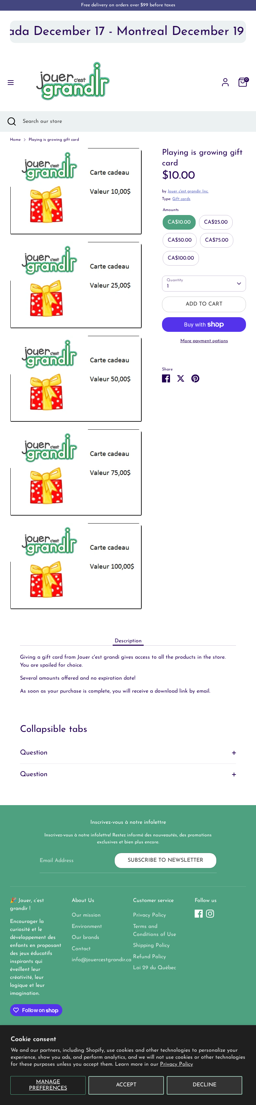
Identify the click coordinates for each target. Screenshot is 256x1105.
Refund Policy (149, 957)
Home (15, 140)
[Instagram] (210, 914)
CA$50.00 (180, 240)
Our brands (85, 937)
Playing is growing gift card (54, 140)
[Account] (225, 79)
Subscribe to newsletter (165, 860)
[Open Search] (11, 121)
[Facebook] (199, 914)
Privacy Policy (176, 1064)
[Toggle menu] (10, 82)
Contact (81, 949)
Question (34, 752)
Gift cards (181, 199)
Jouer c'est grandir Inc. (188, 191)
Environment (87, 926)
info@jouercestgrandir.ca (101, 960)
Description (128, 641)
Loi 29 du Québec (154, 968)
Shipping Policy (151, 945)
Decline (204, 1085)
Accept (126, 1085)
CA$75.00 (216, 240)
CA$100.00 (181, 258)
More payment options (204, 340)
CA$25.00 (216, 222)
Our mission (86, 915)
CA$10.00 (179, 222)
